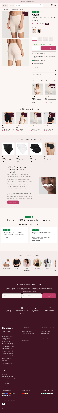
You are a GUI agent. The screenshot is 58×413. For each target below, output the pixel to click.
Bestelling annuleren (45, 338)
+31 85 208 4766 (6, 381)
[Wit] (4, 156)
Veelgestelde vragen (26, 331)
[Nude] (45, 156)
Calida (21, 9)
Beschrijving (35, 67)
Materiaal (34, 70)
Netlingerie (4, 374)
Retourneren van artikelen (28, 333)
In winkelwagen (48, 48)
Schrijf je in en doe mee (49, 295)
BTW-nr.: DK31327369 (7, 383)
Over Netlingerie (25, 340)
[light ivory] (34, 31)
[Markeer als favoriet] (4, 13)
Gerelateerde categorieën (29, 255)
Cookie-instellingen (45, 333)
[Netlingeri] (12, 5)
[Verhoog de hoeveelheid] (38, 48)
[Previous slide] (16, 224)
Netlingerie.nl (7, 408)
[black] (39, 31)
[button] (29, 5)
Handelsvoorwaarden (46, 331)
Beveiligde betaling (36, 74)
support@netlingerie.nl (7, 376)
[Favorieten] (52, 5)
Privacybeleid (44, 336)
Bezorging (24, 338)
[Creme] (32, 96)
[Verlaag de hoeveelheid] (33, 48)
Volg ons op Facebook (7, 363)
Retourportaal (25, 336)
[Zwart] (34, 96)
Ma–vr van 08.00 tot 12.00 (8, 379)
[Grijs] (48, 96)
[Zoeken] (40, 5)
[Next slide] (42, 224)
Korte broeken (14, 9)
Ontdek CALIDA (13, 202)
